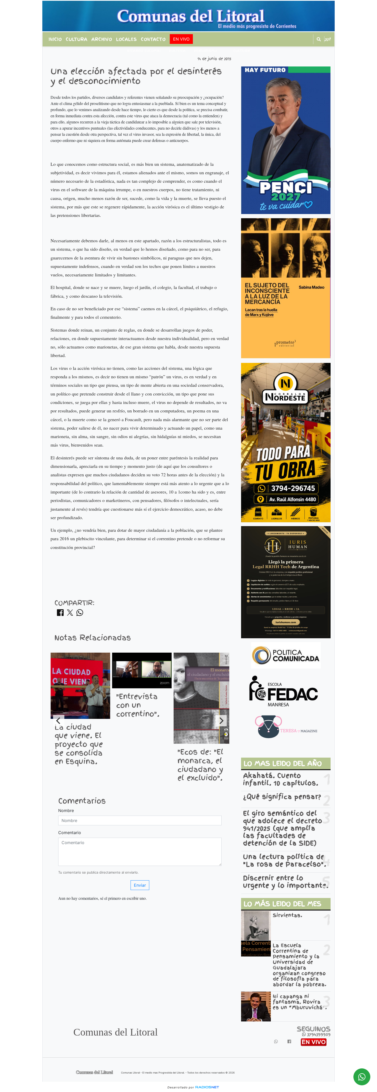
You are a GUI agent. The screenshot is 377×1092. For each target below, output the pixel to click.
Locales (126, 39)
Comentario (69, 832)
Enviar (140, 885)
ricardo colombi (144, 51)
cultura (241, 51)
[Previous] (58, 720)
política (177, 51)
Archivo (102, 39)
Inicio (55, 39)
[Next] (221, 720)
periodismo (205, 51)
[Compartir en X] (70, 614)
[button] (318, 39)
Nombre (66, 810)
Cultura (76, 39)
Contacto (153, 39)
